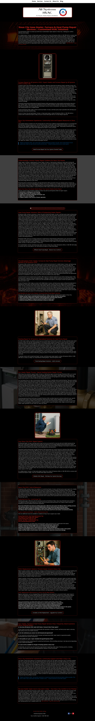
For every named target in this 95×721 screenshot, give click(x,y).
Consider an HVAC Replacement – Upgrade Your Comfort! (47, 612)
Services (40, 1)
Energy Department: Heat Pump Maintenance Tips (30, 516)
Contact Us (47, 1)
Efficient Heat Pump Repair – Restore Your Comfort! (47, 250)
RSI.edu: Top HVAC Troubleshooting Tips (28, 520)
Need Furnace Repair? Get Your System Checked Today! (47, 149)
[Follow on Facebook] (69, 713)
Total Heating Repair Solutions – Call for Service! (47, 361)
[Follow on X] (71, 713)
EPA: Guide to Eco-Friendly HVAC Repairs (28, 517)
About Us (56, 1)
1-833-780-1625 (69, 43)
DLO (34, 711)
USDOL (41, 711)
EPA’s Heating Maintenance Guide (26, 521)
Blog (61, 1)
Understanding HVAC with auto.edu (27, 518)
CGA (37, 711)
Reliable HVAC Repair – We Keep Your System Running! (47, 476)
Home (34, 1)
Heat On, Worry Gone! (54, 701)
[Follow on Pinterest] (73, 713)
